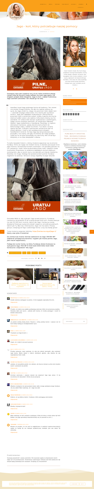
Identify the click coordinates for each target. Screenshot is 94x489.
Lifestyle (80, 7)
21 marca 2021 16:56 (31, 340)
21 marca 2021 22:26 (28, 384)
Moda (50, 4)
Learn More (74, 484)
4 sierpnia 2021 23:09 (22, 424)
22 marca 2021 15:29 (27, 404)
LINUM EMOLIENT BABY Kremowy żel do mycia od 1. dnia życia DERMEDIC (73, 215)
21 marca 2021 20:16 (21, 373)
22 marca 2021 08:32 (26, 395)
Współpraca (67, 100)
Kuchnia (73, 4)
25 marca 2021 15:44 (20, 413)
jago (24, 252)
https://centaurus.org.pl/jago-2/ (44, 231)
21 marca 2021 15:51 (32, 319)
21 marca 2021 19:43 (28, 362)
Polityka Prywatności (70, 103)
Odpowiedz (14, 302)
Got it (82, 484)
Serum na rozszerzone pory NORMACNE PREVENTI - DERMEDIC (72, 306)
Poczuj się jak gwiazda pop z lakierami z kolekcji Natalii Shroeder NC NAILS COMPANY (72, 201)
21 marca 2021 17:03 (19, 349)
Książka (81, 4)
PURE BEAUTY (65, 4)
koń (29, 252)
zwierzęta (42, 252)
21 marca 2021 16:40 (19, 330)
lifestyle (34, 252)
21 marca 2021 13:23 (24, 307)
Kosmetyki (43, 4)
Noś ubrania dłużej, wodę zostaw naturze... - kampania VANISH (72, 187)
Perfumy (57, 4)
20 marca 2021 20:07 (24, 297)
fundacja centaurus (15, 252)
